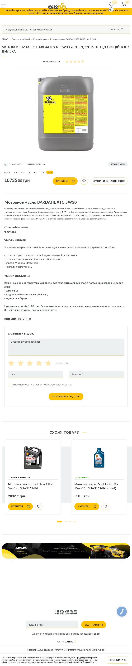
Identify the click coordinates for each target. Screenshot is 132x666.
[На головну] (57, 6)
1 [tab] (59, 521)
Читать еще (10, 232)
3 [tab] (70, 521)
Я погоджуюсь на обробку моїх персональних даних (42, 385)
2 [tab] (65, 521)
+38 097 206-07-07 (66, 610)
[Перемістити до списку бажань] (84, 181)
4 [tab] (74, 521)
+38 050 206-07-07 (66, 613)
